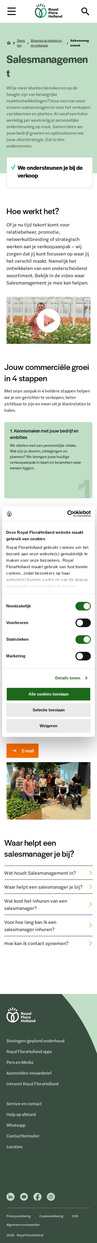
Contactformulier (23, 1136)
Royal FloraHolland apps (29, 1051)
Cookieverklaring (51, 1215)
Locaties (14, 1146)
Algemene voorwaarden (23, 1224)
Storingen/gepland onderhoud (35, 1040)
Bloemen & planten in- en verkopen (47, 43)
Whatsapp (15, 1125)
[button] (11, 11)
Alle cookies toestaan (49, 694)
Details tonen (67, 678)
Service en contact (24, 1103)
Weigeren (48, 725)
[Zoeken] (85, 11)
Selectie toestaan (49, 710)
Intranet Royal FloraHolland (32, 1083)
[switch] (83, 622)
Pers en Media (19, 1062)
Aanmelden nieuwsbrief (28, 1073)
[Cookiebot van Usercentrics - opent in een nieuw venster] (68, 513)
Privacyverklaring (18, 1215)
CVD (75, 1215)
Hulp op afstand (21, 1114)
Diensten (21, 43)
